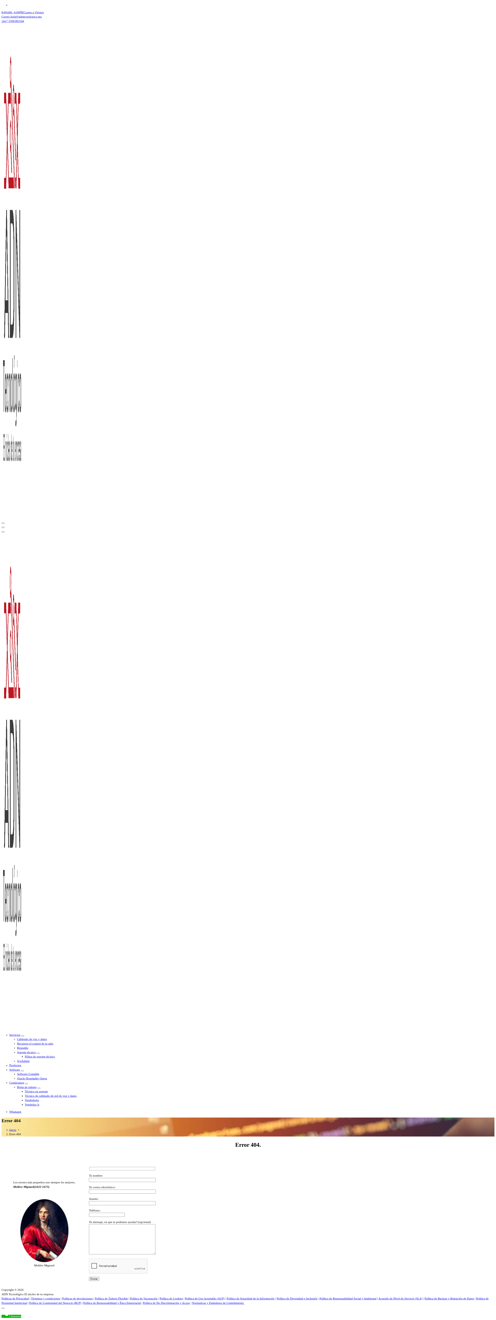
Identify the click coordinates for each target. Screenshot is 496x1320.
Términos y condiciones (45, 1298)
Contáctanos (16, 1082)
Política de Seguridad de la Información (251, 1298)
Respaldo (22, 1047)
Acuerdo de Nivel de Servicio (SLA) (400, 1298)
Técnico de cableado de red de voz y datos (51, 1095)
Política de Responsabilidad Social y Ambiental (347, 1298)
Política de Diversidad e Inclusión (297, 1298)
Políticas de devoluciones (77, 1298)
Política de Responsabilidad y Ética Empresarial (112, 1303)
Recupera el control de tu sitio (35, 1043)
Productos (15, 1065)
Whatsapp (15, 1111)
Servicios (14, 1034)
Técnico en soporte (36, 1091)
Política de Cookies (171, 1298)
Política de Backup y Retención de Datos (449, 1298)
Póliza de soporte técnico (40, 1056)
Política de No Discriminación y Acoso (166, 1303)
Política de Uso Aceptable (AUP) (205, 1298)
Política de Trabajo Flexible (111, 1298)
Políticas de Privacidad (15, 1298)
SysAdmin (23, 1061)
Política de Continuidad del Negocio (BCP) (55, 1303)
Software (14, 1069)
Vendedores (32, 1100)
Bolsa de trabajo (27, 1087)
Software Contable (28, 1074)
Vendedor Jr (32, 1104)
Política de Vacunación (144, 1298)
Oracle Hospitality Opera (32, 1078)
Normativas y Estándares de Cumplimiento (218, 1303)
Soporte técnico (26, 1052)
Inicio (12, 1129)
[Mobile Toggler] (22, 1035)
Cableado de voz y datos (32, 1039)
